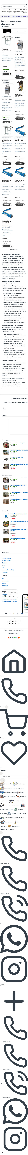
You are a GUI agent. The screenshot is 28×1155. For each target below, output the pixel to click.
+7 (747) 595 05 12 (15, 621)
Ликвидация (21, 11)
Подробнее (19, 77)
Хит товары (3, 11)
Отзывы (4, 583)
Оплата (4, 565)
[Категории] (6, 707)
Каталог (8, 16)
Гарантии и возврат (6, 560)
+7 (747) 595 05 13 (15, 623)
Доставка (4, 563)
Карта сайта (5, 572)
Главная (3, 16)
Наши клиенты (5, 581)
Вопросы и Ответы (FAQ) (8, 570)
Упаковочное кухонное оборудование (6, 48)
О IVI (3, 578)
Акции (3, 556)
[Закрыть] (1, 773)
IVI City (10, 630)
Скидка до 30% (9, 12)
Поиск (25, 6)
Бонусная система (6, 558)
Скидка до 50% (15, 12)
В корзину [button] (6, 73)
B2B (3, 567)
